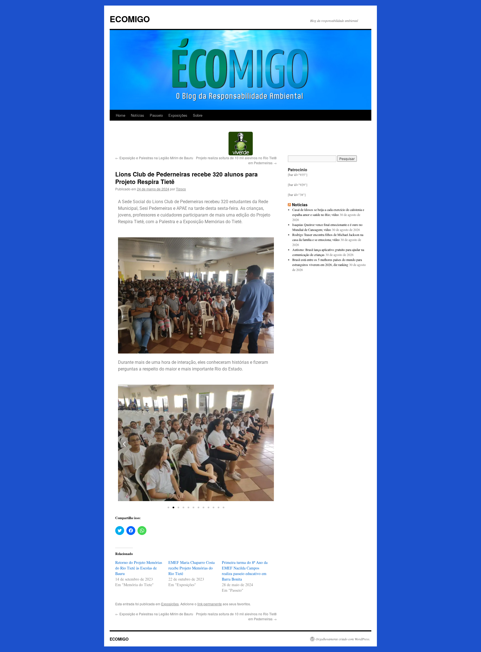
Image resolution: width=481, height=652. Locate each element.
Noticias (300, 204)
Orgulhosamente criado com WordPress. (343, 639)
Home (120, 115)
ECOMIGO (130, 19)
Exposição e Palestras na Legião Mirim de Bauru (154, 157)
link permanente (209, 603)
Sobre (197, 115)
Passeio (156, 115)
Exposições (177, 115)
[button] (124, 444)
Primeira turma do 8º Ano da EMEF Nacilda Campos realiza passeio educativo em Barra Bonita (245, 571)
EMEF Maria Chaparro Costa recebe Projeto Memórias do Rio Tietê (191, 568)
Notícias (137, 115)
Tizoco (181, 188)
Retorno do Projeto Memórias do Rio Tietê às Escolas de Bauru (138, 568)
